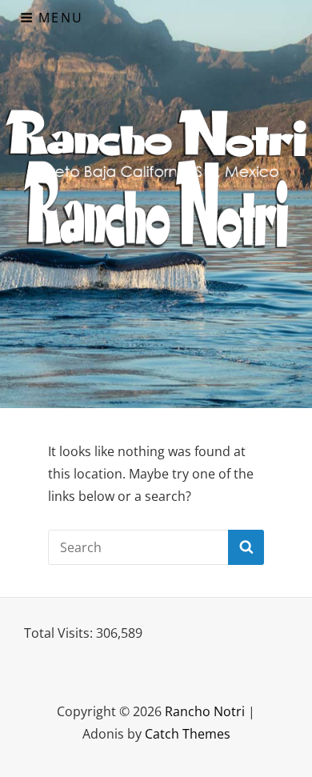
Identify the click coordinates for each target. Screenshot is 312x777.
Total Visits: (60, 633)
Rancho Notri (205, 711)
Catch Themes (187, 734)
